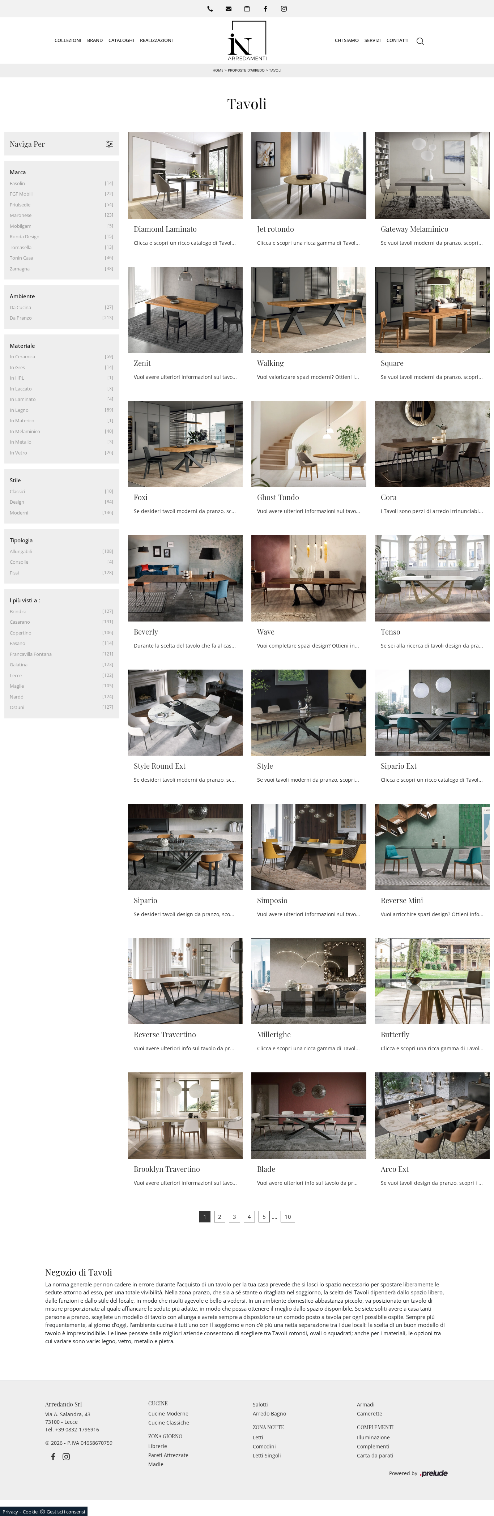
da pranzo (21, 318)
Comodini (264, 1446)
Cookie (30, 1511)
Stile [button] (15, 480)
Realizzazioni (156, 40)
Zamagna (20, 268)
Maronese (20, 215)
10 (288, 1216)
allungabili (21, 551)
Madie (155, 1464)
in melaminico (25, 431)
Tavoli (275, 70)
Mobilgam (20, 226)
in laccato (21, 388)
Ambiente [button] (22, 296)
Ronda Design (24, 236)
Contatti (398, 40)
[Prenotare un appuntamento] (247, 8)
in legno (19, 410)
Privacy (10, 1511)
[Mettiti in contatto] (228, 8)
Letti (258, 1437)
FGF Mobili (21, 194)
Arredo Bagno (269, 1413)
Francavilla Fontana (31, 654)
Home (218, 70)
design (17, 502)
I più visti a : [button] (25, 600)
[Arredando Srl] (247, 40)
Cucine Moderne (168, 1413)
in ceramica (22, 356)
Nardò (17, 696)
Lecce (16, 675)
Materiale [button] (22, 345)
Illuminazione (373, 1437)
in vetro (18, 452)
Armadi (366, 1404)
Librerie (157, 1446)
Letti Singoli (267, 1455)
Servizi (373, 40)
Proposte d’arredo (246, 70)
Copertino (20, 632)
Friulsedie (20, 204)
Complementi (373, 1446)
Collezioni (68, 40)
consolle (19, 562)
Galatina (18, 664)
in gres (17, 367)
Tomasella (20, 247)
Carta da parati (375, 1455)
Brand (95, 40)
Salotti (260, 1404)
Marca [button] (18, 172)
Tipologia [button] (21, 540)
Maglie (17, 686)
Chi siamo (347, 40)
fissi (14, 572)
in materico (22, 420)
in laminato (23, 399)
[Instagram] (284, 8)
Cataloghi (121, 40)
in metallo (20, 442)
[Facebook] (265, 8)
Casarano (20, 622)
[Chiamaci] (210, 8)
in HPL (17, 378)
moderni (19, 512)
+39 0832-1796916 (77, 1429)
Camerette (369, 1413)
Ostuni (17, 707)
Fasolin (17, 183)
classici (17, 491)
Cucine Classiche (168, 1422)
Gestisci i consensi (66, 1511)
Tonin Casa (21, 258)
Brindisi (18, 611)
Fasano (17, 643)
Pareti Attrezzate (168, 1455)
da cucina (20, 307)
